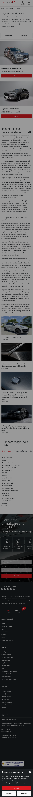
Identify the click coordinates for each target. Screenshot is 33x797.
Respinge (9, 793)
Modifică (24, 793)
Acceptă (16, 788)
